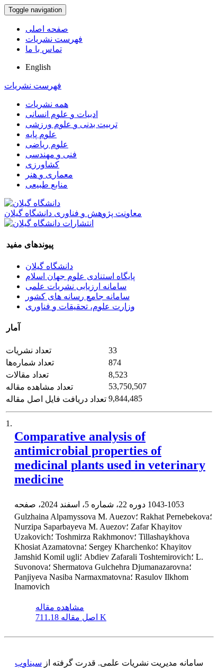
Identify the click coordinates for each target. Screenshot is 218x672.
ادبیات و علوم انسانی (61, 114)
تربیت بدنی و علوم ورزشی (71, 124)
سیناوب (28, 662)
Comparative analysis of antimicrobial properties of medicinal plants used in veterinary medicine (109, 457)
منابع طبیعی (46, 184)
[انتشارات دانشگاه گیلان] (49, 223)
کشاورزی (42, 164)
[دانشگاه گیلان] (32, 203)
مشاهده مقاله (59, 607)
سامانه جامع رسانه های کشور (77, 296)
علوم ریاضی (46, 144)
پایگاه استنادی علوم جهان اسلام (80, 276)
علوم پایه (41, 134)
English (38, 66)
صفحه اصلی (46, 28)
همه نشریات (46, 104)
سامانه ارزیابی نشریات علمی (75, 286)
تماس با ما (43, 48)
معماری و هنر (49, 174)
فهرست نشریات (54, 38)
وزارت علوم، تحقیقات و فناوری (80, 306)
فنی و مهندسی (51, 154)
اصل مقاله (70, 617)
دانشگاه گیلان (49, 266)
